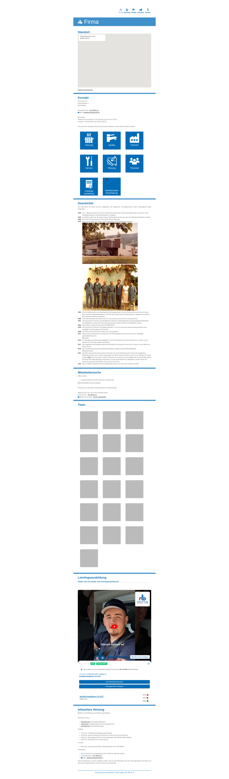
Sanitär (133, 12)
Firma (121, 12)
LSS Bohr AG (85, 726)
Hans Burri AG (85, 722)
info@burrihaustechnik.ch (91, 112)
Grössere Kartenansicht (85, 90)
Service (148, 12)
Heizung (127, 12)
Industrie (140, 12)
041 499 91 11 (94, 110)
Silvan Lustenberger (99, 397)
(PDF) (89, 357)
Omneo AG (84, 724)
